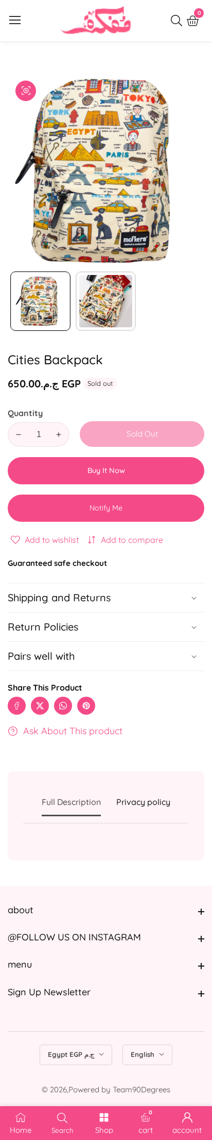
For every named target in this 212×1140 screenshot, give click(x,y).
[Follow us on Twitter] (40, 706)
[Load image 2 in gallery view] (106, 301)
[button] (106, 656)
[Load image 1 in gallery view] (40, 301)
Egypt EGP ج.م (72, 1054)
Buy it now (106, 470)
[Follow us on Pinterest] (86, 706)
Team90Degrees (141, 1089)
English (143, 1054)
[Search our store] (178, 20)
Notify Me (106, 508)
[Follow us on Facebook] (17, 706)
